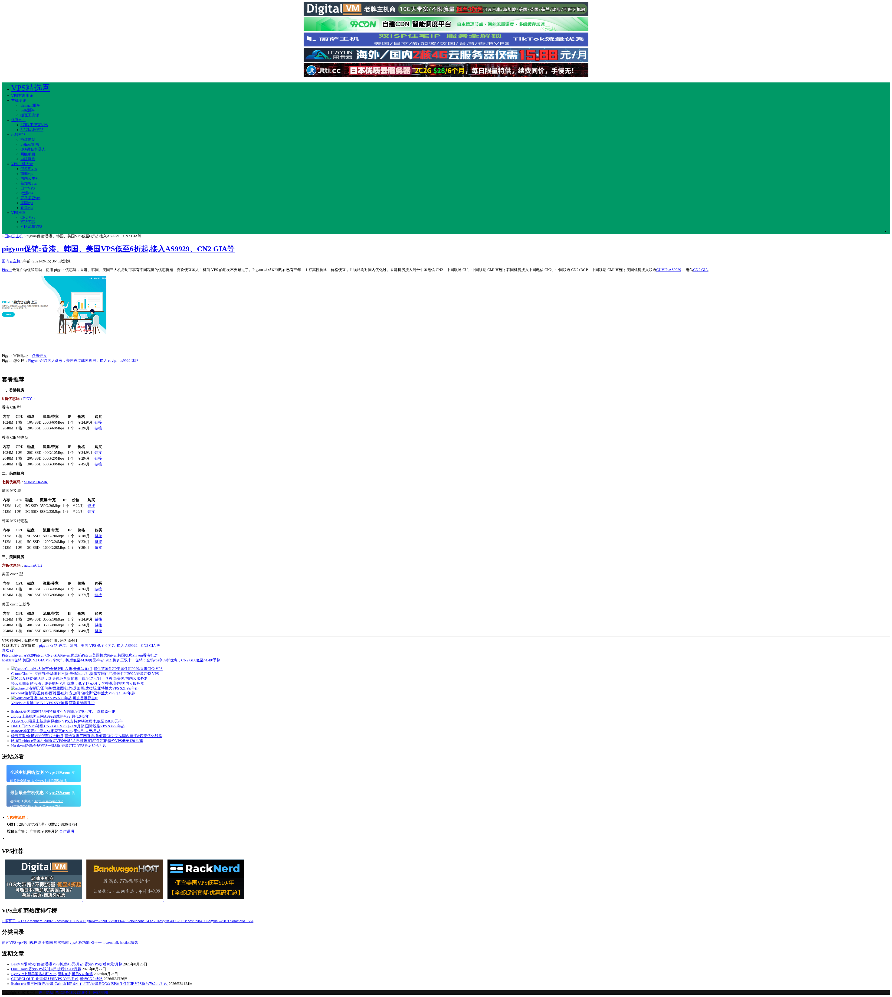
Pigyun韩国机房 (119, 655)
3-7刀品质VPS (31, 130)
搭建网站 (27, 139)
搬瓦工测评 (29, 115)
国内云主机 (29, 178)
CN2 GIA (700, 270)
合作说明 (66, 831)
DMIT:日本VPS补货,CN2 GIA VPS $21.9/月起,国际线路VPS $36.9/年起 (68, 726)
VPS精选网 (30, 87)
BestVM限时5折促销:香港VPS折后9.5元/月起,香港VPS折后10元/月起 (66, 964)
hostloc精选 (129, 943)
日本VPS (27, 188)
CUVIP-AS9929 (668, 270)
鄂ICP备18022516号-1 (73, 992)
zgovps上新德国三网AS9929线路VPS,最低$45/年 (50, 716)
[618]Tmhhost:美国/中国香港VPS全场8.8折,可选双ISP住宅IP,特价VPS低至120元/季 (77, 741)
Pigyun (7, 270)
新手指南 (45, 943)
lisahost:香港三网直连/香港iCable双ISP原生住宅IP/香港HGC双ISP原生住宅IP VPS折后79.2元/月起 (89, 984)
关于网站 (45, 992)
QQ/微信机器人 (33, 149)
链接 (98, 422)
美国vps (26, 203)
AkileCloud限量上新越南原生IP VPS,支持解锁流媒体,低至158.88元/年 (67, 721)
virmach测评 (30, 105)
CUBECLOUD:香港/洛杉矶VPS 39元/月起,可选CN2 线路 (57, 979)
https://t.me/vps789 (47, 806)
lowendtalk (111, 943)
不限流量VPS (31, 227)
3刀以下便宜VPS (34, 125)
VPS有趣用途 (22, 96)
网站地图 (100, 992)
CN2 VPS (28, 217)
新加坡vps (28, 183)
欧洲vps (26, 193)
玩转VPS (18, 135)
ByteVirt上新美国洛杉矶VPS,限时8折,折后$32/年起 (52, 974)
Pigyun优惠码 (71, 655)
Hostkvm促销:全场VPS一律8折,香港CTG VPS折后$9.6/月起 (59, 746)
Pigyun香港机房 (145, 655)
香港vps (26, 208)
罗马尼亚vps (30, 198)
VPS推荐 (18, 213)
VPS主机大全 (22, 164)
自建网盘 (27, 159)
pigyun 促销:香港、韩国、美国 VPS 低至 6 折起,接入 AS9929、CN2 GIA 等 (99, 645)
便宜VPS (9, 943)
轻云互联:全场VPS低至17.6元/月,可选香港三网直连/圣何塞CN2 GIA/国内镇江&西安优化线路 (86, 736)
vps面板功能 (80, 943)
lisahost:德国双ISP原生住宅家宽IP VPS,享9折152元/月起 (56, 731)
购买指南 (61, 943)
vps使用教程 (27, 943)
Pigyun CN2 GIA (47, 655)
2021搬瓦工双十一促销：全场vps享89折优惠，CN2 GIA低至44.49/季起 (162, 660)
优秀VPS (18, 120)
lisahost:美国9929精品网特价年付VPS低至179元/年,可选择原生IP (63, 711)
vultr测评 (27, 110)
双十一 (96, 943)
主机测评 (18, 100)
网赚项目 (27, 154)
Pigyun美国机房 (94, 655)
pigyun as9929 (23, 655)
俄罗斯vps (28, 169)
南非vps (26, 174)
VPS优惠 (27, 222)
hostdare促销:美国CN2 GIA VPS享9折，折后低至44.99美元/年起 (53, 660)
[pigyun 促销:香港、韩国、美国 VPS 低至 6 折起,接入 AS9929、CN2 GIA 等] (54, 340)
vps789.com (59, 772)
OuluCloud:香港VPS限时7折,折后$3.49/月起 (46, 969)
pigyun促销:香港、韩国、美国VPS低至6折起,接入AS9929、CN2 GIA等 (118, 249)
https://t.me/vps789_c (48, 801)
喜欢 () (8, 650)
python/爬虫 (29, 144)
